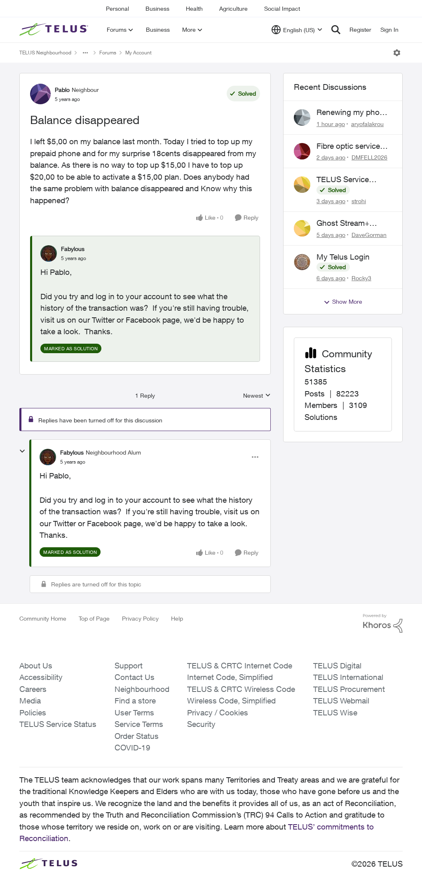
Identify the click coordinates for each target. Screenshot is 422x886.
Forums (107, 52)
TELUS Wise (335, 712)
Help (177, 618)
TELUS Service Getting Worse (342, 180)
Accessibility (41, 677)
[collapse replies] (22, 451)
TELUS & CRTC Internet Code (239, 665)
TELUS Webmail (341, 700)
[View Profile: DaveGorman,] (302, 228)
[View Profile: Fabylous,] (48, 253)
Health (194, 8)
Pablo (62, 89)
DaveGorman (369, 234)
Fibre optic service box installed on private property (348, 146)
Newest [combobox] (257, 396)
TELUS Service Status (57, 724)
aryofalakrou (367, 123)
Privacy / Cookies (217, 712)
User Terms (134, 712)
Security (201, 724)
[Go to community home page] (54, 29)
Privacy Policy (140, 618)
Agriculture (233, 8)
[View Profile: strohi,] (302, 184)
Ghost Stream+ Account (342, 223)
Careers (33, 689)
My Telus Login (343, 256)
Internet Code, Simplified (230, 677)
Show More (347, 301)
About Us (35, 665)
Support (129, 665)
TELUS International (348, 677)
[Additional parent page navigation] (85, 53)
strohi (359, 200)
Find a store (135, 700)
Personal (117, 8)
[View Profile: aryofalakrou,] (302, 117)
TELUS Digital (337, 665)
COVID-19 (132, 747)
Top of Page (94, 618)
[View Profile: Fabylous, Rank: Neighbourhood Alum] (48, 457)
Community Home (42, 618)
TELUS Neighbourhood (45, 52)
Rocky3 (361, 277)
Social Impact (282, 8)
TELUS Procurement (349, 689)
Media (30, 700)
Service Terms (139, 724)
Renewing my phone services (352, 112)
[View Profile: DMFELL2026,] (302, 151)
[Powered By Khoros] (383, 623)
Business (157, 8)
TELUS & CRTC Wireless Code (241, 689)
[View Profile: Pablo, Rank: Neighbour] (40, 94)
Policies (32, 712)
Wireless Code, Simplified (231, 700)
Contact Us (135, 677)
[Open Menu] (397, 53)
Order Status (137, 736)
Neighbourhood (142, 689)
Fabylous (72, 248)
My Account (138, 52)
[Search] (336, 30)
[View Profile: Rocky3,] (302, 262)
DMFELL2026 (369, 157)
